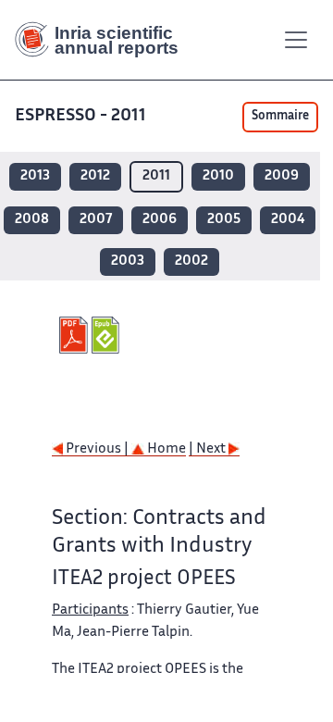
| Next (208, 449)
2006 (159, 220)
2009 (282, 176)
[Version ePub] (108, 335)
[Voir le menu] (296, 39)
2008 (32, 220)
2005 (223, 220)
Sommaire (280, 116)
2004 (287, 220)
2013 (35, 176)
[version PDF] (75, 335)
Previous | (97, 449)
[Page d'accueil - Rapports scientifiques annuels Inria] (103, 39)
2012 (95, 176)
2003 (127, 261)
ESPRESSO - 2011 (80, 116)
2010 (218, 176)
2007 (96, 220)
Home (165, 449)
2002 (191, 261)
